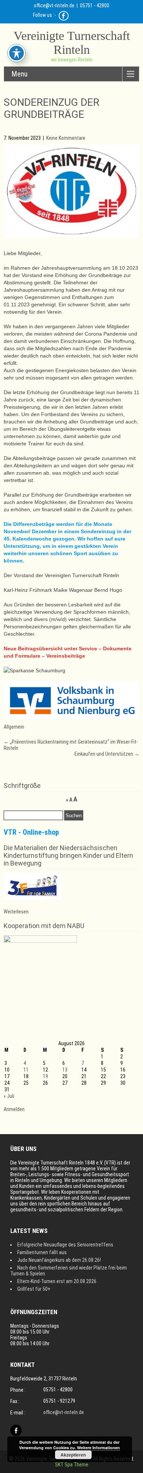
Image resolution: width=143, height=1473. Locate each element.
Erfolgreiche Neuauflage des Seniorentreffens (65, 1245)
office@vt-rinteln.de (54, 5)
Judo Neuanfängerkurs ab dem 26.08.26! (59, 1260)
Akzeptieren (73, 1454)
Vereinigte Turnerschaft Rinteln (72, 42)
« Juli (9, 1096)
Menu (19, 74)
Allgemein (14, 727)
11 (26, 1070)
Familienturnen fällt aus (42, 1252)
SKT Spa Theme (71, 1465)
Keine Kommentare (65, 138)
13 (64, 1070)
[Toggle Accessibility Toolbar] (16, 53)
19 (45, 1076)
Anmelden (14, 1109)
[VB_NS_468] (72, 717)
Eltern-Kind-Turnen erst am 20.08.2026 (56, 1281)
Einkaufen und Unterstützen (106, 754)
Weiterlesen (16, 912)
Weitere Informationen (98, 1447)
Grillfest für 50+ (34, 1289)
